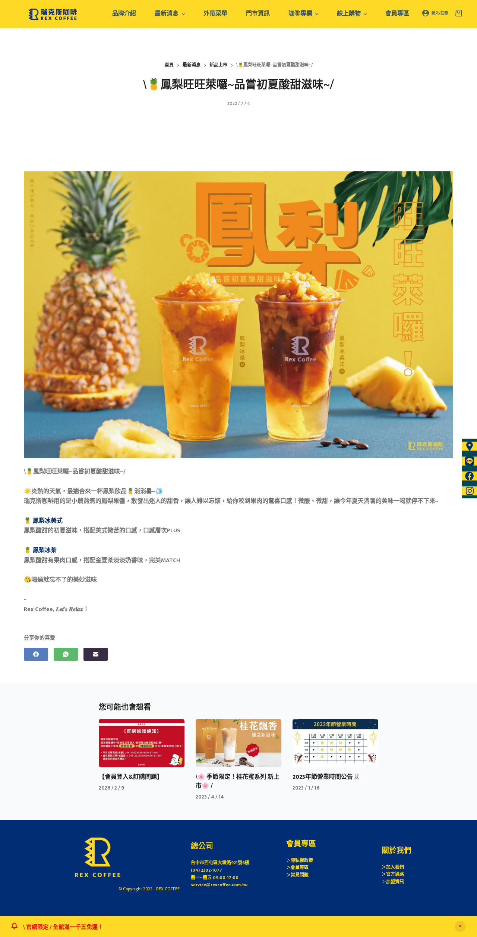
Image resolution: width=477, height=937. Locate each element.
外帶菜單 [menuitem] (215, 14)
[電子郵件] (95, 654)
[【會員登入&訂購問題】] (141, 743)
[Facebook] (36, 654)
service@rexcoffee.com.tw (219, 884)
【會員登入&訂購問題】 (131, 777)
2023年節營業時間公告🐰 (326, 777)
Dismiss (460, 926)
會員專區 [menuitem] (397, 14)
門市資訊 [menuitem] (258, 14)
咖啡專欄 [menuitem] (300, 14)
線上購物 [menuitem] (349, 14)
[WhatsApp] (66, 654)
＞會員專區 (297, 867)
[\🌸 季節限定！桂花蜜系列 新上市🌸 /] (238, 743)
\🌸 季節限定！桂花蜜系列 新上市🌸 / (237, 781)
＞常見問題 (297, 875)
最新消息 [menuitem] (167, 14)
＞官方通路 (393, 874)
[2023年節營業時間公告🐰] (335, 743)
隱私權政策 (302, 860)
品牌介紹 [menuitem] (124, 14)
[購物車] (458, 13)
